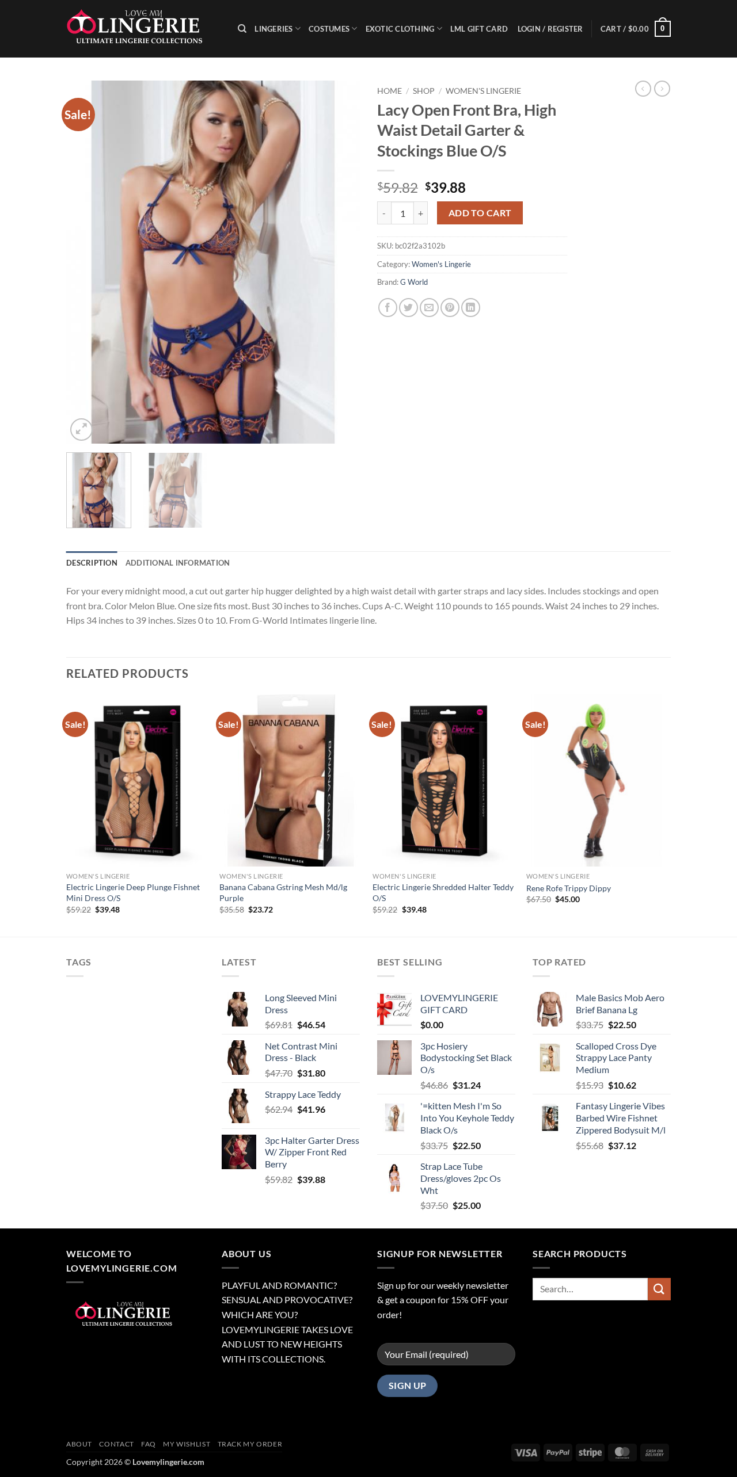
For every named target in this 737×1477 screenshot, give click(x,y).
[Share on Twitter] (408, 307)
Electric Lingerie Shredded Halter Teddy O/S (443, 892)
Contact (116, 1444)
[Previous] (86, 262)
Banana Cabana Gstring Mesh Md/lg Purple (283, 892)
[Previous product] (662, 89)
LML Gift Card (479, 28)
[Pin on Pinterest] (449, 307)
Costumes (329, 28)
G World (414, 282)
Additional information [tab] (178, 562)
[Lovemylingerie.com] (143, 29)
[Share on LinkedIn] (470, 307)
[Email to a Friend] (429, 307)
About (79, 1444)
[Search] (242, 29)
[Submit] (659, 1289)
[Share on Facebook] (387, 307)
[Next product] (643, 89)
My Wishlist (186, 1444)
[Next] (339, 262)
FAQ (148, 1444)
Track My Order (250, 1444)
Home (389, 91)
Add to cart (480, 213)
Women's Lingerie (483, 91)
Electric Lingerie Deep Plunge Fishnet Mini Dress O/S (133, 892)
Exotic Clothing (400, 28)
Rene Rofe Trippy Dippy (568, 888)
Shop (424, 91)
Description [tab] (91, 562)
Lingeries (273, 28)
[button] (636, 29)
